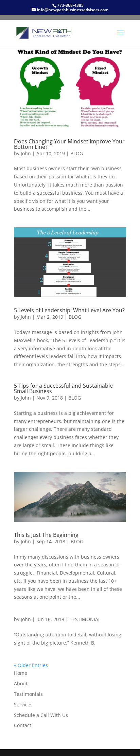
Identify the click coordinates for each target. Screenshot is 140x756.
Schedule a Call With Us (41, 715)
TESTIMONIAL (85, 619)
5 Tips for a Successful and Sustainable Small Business (63, 388)
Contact (22, 725)
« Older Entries (31, 665)
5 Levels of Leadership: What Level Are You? (69, 310)
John (26, 153)
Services (23, 704)
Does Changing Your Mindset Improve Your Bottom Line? (69, 144)
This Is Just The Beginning (46, 535)
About (21, 683)
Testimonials (28, 694)
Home (20, 673)
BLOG (76, 153)
